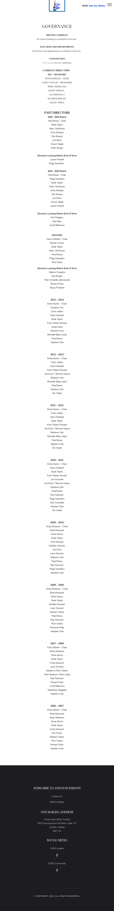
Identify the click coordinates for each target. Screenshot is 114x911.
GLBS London (57, 848)
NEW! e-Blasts (57, 802)
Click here (46, 63)
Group (57, 870)
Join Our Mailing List (99, 5)
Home (57, 855)
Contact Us (57, 796)
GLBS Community (57, 863)
